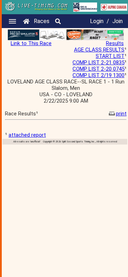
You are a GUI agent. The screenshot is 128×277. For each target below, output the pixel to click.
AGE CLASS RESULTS (99, 50)
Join (117, 21)
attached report (27, 135)
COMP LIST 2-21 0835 (98, 62)
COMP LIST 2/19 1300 (98, 75)
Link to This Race (31, 43)
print (121, 113)
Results (115, 43)
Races (41, 21)
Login (96, 21)
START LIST (110, 56)
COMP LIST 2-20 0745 (98, 69)
